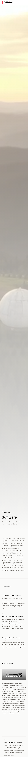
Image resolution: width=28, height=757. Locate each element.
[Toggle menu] (24, 2)
